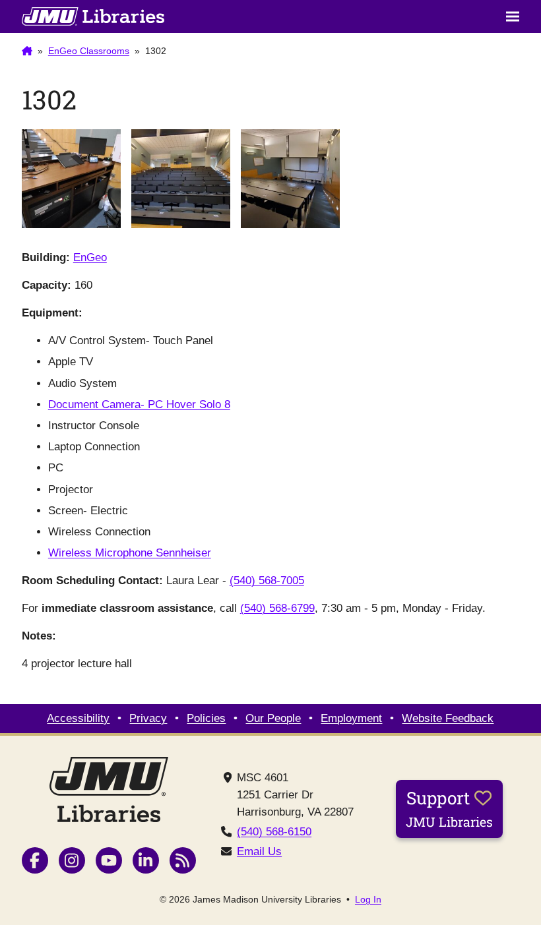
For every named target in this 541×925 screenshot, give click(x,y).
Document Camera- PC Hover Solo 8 (139, 404)
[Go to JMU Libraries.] (27, 51)
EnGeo (90, 257)
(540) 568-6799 (277, 608)
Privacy (148, 718)
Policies (206, 718)
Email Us (259, 851)
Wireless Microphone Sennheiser (129, 553)
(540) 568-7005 (267, 580)
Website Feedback (447, 718)
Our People (273, 718)
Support (449, 808)
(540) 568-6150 (274, 831)
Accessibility (78, 718)
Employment (351, 718)
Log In (368, 899)
